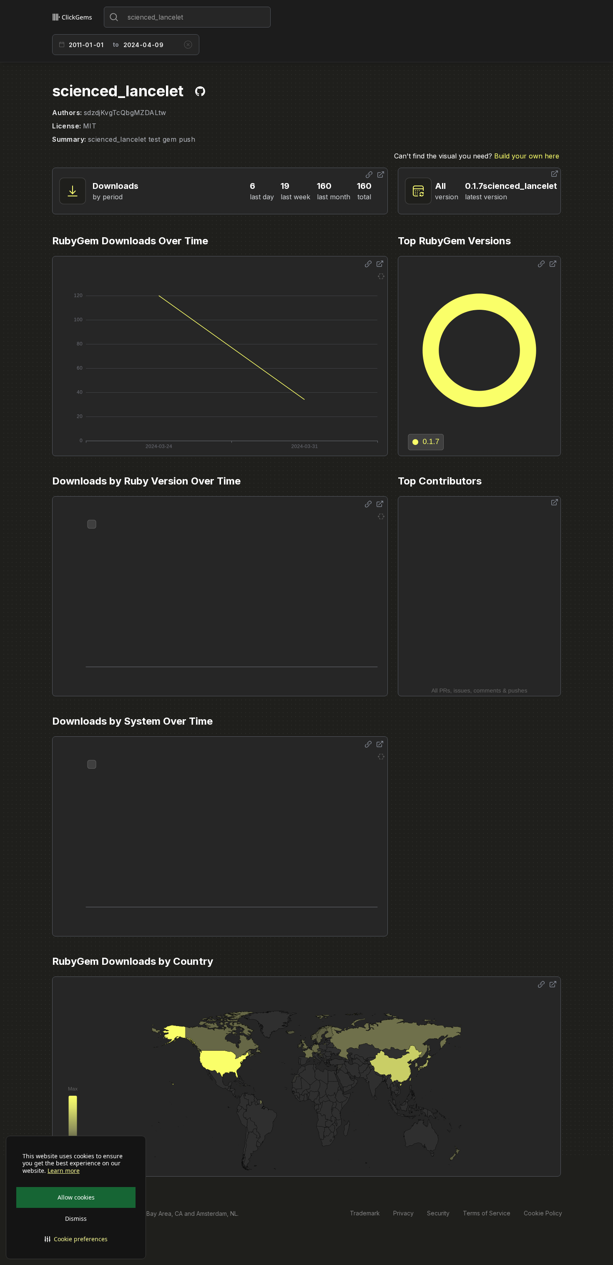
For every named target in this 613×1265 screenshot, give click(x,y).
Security (438, 1213)
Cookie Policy (543, 1213)
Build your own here (526, 156)
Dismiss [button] (76, 1218)
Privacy (403, 1213)
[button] (76, 1239)
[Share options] (369, 175)
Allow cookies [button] (76, 1197)
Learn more (64, 1171)
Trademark (365, 1213)
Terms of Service (486, 1213)
